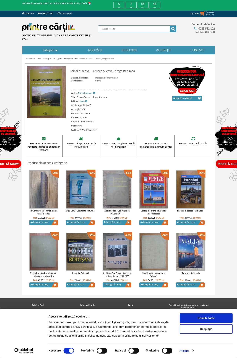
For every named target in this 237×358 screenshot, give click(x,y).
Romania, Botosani (80, 273)
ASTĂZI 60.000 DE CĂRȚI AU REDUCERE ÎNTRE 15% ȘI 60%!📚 (56, 3)
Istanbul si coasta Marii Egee (190, 211)
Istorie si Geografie (44, 59)
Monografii (68, 59)
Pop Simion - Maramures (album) (153, 275)
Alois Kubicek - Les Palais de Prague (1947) (117, 212)
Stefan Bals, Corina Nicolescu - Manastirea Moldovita (44, 275)
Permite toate (206, 318)
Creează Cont (47, 13)
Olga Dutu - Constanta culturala (80, 211)
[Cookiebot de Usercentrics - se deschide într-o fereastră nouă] (24, 351)
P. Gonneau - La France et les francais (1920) (44, 212)
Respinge (206, 329)
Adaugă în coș (39, 222)
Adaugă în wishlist (182, 98)
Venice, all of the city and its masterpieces (153, 212)
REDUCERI (129, 50)
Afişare (184, 350)
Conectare (29, 13)
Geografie (58, 59)
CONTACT (198, 50)
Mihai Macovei (85, 93)
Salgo (82, 101)
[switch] (102, 351)
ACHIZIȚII (163, 50)
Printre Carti (30, 59)
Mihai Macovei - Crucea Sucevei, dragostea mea (94, 59)
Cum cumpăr (66, 13)
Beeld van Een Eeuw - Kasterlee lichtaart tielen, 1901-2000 (117, 275)
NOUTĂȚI (95, 50)
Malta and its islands (190, 273)
